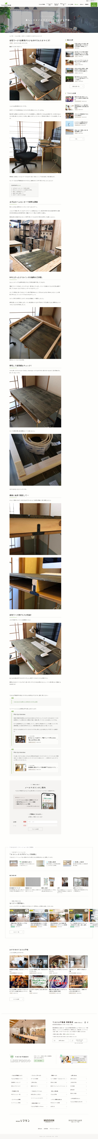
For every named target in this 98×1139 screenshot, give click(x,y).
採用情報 (46, 1128)
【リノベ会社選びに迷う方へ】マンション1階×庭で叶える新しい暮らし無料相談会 (78, 925)
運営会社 (40, 1128)
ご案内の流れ (34, 1082)
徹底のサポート (34, 1086)
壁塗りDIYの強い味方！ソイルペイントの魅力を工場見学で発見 (81, 98)
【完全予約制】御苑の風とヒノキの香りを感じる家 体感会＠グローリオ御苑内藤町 (39, 925)
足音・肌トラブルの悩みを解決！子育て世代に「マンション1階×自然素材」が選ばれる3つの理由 (81, 53)
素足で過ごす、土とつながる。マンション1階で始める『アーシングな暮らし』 (81, 78)
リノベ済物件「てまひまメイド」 (58, 1078)
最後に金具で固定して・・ (17, 193)
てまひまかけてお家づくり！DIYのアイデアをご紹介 (26, 701)
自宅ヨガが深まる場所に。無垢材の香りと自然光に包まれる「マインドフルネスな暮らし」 (81, 70)
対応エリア (80, 1022)
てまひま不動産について (16, 1078)
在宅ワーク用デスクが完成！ (18, 194)
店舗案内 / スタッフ (15, 1082)
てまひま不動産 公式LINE (76, 1101)
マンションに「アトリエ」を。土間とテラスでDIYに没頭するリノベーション (81, 62)
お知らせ (81, 4)
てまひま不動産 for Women (37, 1106)
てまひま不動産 (42, 4)
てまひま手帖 (54, 1094)
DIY (16, 46)
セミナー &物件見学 (56, 4)
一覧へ (76, 138)
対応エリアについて (15, 1086)
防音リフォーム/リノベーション (58, 1086)
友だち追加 (40, 1060)
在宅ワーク (20, 46)
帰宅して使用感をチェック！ (18, 191)
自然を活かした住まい (36, 1094)
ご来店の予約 (73, 1082)
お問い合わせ (94, 5)
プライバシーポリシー (55, 1128)
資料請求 (72, 1089)
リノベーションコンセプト (37, 1098)
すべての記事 (16, 999)
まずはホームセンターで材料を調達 (20, 188)
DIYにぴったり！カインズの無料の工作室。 (21, 190)
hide (19, 185)
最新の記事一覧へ (76, 86)
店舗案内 (86, 4)
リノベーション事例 (49, 4)
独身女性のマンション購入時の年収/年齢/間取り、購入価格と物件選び (81, 106)
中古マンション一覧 (63, 4)
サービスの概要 (34, 1078)
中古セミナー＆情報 (55, 1102)
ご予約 (67, 1034)
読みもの (76, 4)
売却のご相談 (54, 1082)
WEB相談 (72, 1086)
